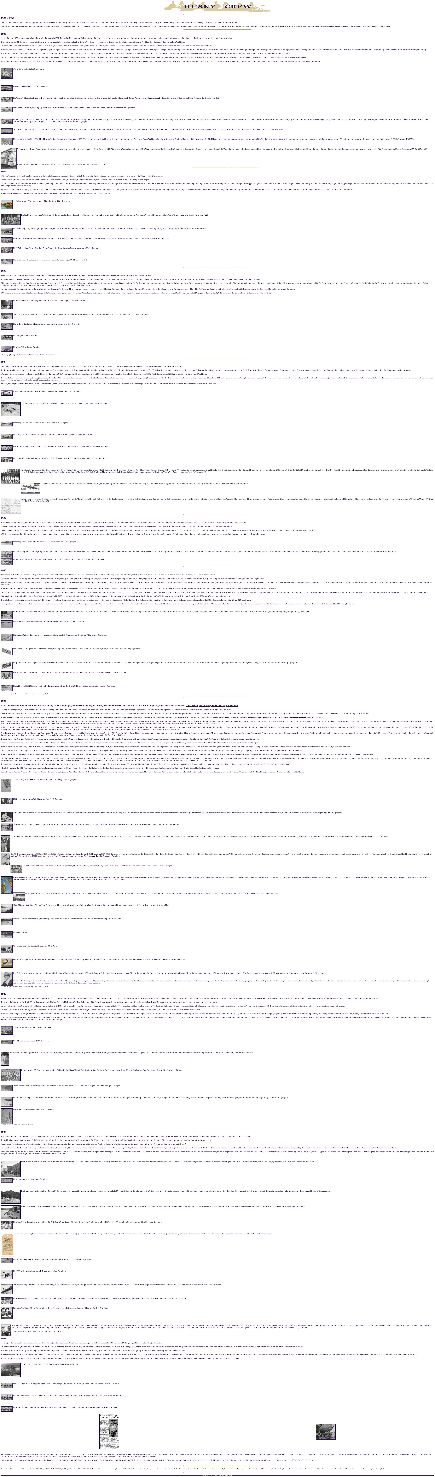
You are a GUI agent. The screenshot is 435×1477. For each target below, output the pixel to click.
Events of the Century (21, 981)
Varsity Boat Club (26, 780)
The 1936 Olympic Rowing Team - (212, 705)
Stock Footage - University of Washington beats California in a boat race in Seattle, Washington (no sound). (266, 717)
